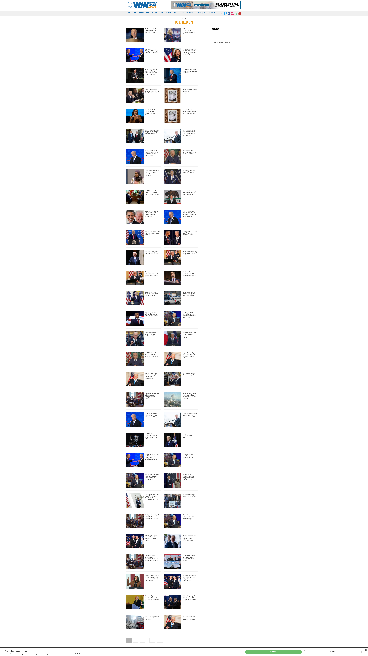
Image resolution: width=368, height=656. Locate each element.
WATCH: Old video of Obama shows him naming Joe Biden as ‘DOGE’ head (151, 213)
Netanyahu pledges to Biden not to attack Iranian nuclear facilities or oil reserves (189, 598)
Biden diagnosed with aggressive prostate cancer (189, 172)
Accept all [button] (273, 652)
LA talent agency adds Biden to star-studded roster (151, 253)
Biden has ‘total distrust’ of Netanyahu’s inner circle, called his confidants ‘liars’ (190, 578)
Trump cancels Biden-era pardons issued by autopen (190, 91)
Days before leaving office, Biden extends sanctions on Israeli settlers (189, 355)
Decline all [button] (332, 652)
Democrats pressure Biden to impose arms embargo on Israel (189, 455)
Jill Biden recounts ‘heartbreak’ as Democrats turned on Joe (189, 31)
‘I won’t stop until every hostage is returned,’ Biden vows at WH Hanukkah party (152, 477)
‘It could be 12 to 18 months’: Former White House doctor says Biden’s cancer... (151, 153)
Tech (182, 13)
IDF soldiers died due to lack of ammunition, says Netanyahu (190, 71)
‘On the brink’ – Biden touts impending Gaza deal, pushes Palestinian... (151, 375)
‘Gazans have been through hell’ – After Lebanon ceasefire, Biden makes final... (188, 517)
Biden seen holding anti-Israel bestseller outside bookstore (190, 496)
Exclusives (189, 13)
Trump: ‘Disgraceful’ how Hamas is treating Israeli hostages (152, 233)
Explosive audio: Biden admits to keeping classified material (151, 30)
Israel (147, 13)
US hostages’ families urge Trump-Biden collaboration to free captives (189, 558)
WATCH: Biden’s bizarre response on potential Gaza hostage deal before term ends (189, 537)
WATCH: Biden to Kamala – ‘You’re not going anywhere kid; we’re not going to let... (189, 477)
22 (152, 640)
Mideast (154, 13)
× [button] (366, 650)
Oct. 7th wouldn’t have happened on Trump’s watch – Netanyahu (152, 131)
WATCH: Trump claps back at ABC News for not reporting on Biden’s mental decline (152, 193)
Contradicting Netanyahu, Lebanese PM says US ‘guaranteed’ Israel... (152, 598)
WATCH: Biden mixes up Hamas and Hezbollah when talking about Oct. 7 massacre (152, 355)
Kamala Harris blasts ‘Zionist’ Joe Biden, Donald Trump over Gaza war (151, 112)
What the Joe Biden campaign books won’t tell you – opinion (189, 152)
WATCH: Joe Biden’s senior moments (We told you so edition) (151, 415)
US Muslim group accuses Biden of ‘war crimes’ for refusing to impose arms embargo (151, 558)
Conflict (167, 13)
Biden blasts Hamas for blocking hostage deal (189, 374)
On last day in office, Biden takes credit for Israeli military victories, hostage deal (189, 315)
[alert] (184, 652)
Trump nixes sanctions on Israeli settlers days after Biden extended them (151, 274)
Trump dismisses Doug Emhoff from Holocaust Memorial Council (189, 192)
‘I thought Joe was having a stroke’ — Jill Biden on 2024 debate (151, 50)
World (160, 13)
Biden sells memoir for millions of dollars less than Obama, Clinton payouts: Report (189, 132)
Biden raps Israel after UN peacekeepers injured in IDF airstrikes (189, 617)
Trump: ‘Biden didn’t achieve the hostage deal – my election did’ (151, 314)
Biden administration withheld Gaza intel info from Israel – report (152, 91)
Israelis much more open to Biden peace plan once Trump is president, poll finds (152, 456)
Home (129, 13)
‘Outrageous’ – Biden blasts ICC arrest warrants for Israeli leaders (151, 537)
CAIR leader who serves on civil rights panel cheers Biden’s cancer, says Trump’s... (152, 173)
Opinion (198, 13)
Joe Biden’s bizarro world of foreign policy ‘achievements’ (151, 334)
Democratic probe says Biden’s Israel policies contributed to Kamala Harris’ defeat (189, 51)
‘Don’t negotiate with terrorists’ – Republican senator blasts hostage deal (189, 274)
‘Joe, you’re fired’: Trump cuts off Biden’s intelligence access (190, 233)
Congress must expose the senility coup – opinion (189, 435)
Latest (135, 13)
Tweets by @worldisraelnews (221, 42)
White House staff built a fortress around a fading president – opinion (152, 396)
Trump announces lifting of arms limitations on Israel (190, 253)
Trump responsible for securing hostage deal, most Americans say (189, 293)
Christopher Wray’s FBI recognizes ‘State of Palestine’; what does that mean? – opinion (152, 497)
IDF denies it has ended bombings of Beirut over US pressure (152, 617)
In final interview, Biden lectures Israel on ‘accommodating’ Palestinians (189, 335)
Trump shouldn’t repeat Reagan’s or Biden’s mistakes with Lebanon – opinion (189, 396)
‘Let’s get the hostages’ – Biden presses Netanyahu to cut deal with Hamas (152, 517)
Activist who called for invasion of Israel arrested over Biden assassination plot (151, 72)
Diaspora (176, 13)
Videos (141, 13)
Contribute (211, 13)
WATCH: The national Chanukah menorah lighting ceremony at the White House (152, 436)
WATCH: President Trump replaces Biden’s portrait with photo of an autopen (189, 112)
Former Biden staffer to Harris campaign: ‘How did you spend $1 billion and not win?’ (152, 578)
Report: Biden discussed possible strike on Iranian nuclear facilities (190, 415)
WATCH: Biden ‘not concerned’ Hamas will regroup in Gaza (151, 293)
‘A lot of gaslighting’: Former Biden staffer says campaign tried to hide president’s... (189, 213)
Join (203, 13)
